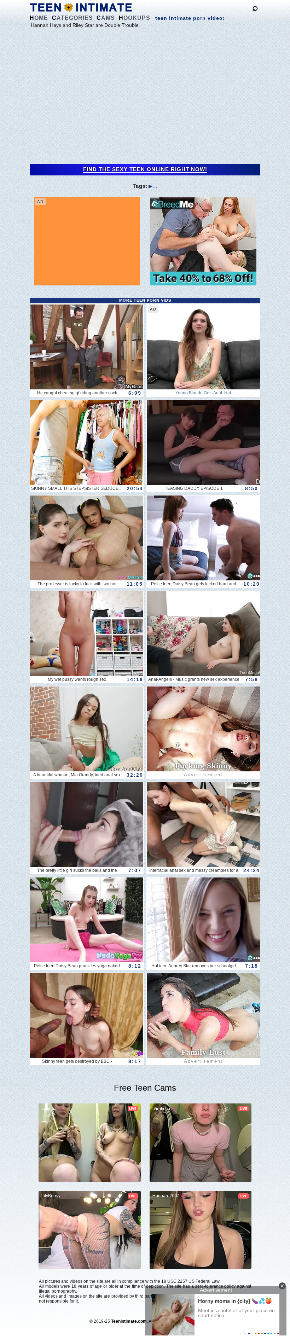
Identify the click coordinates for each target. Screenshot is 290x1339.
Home (39, 18)
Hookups (134, 18)
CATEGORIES (72, 18)
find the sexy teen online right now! (145, 169)
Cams (106, 18)
